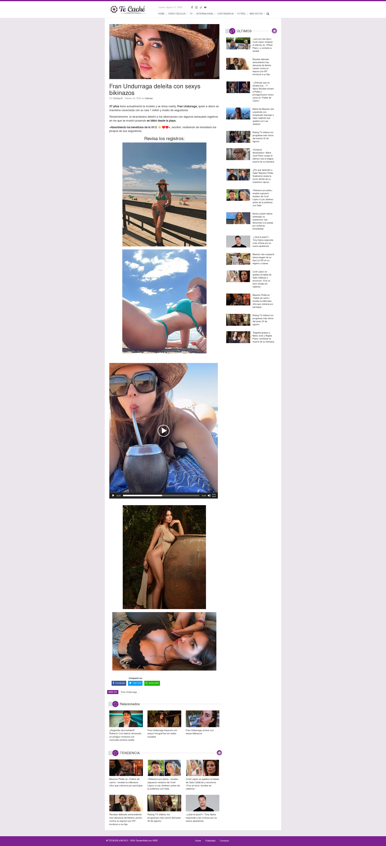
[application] (163, 431)
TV (191, 14)
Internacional (204, 14)
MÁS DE (113, 692)
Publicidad (210, 841)
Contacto (224, 841)
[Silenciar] (209, 495)
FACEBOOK (120, 683)
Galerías (149, 98)
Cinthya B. (118, 98)
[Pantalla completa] (213, 495)
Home (161, 14)
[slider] (161, 495)
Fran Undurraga (129, 692)
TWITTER (137, 683)
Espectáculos (177, 14)
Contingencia (225, 14)
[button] (164, 431)
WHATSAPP (154, 683)
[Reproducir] (113, 495)
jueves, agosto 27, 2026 (170, 7)
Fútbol (241, 14)
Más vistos (256, 14)
